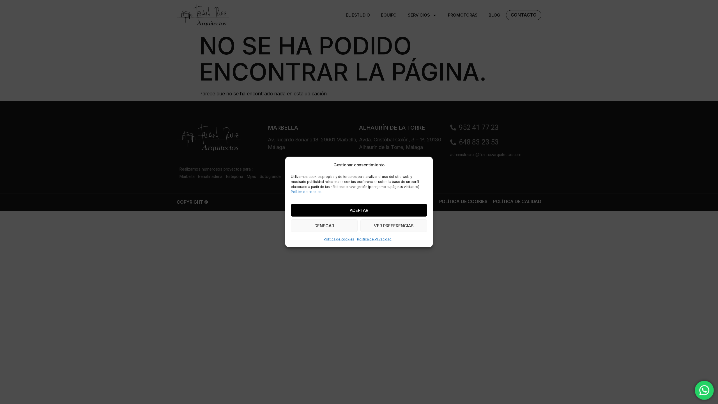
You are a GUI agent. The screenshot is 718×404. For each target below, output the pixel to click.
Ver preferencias (394, 225)
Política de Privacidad (374, 239)
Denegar (324, 225)
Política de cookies (339, 239)
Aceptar (359, 210)
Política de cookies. (306, 192)
